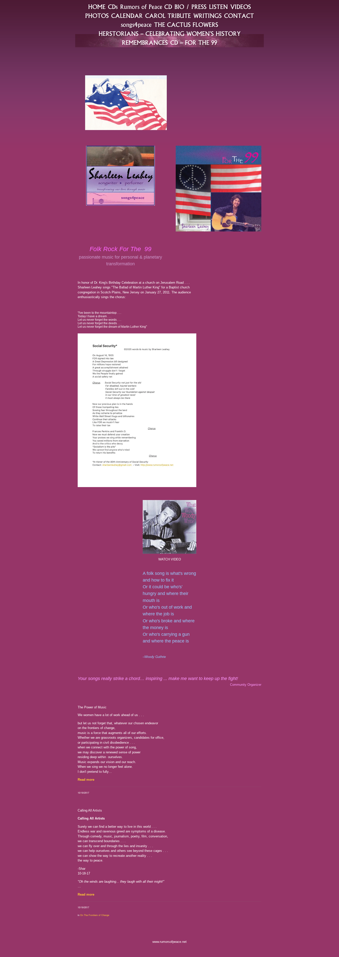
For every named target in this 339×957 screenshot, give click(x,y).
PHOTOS (97, 15)
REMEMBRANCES (145, 42)
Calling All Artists (90, 810)
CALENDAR (127, 15)
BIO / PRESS (190, 6)
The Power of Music (92, 707)
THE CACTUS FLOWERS (186, 24)
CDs (113, 6)
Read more (86, 779)
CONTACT (239, 15)
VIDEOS (240, 6)
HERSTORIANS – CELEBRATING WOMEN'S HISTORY (169, 33)
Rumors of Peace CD (146, 6)
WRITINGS (207, 15)
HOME (96, 6)
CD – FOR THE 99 (193, 42)
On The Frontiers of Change (94, 915)
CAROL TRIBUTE (168, 15)
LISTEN (218, 6)
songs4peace (136, 24)
